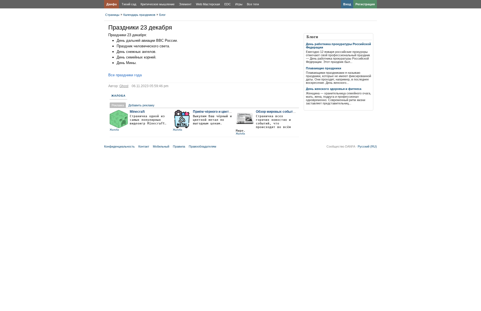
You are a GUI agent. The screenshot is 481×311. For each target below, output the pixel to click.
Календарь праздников (139, 14)
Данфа (111, 4)
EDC (227, 4)
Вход (347, 4)
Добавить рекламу (141, 105)
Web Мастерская (208, 4)
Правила (179, 146)
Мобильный (161, 146)
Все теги (253, 4)
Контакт (143, 146)
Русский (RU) (367, 146)
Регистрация (365, 4)
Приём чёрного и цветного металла (222, 112)
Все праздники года (125, 75)
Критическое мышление (158, 4)
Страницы (112, 14)
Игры (238, 4)
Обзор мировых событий (276, 112)
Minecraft (137, 112)
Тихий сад (129, 4)
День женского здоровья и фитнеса (333, 88)
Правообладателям (202, 146)
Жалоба (118, 95)
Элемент (185, 4)
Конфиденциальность (119, 146)
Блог (162, 14)
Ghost (123, 86)
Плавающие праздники (323, 68)
